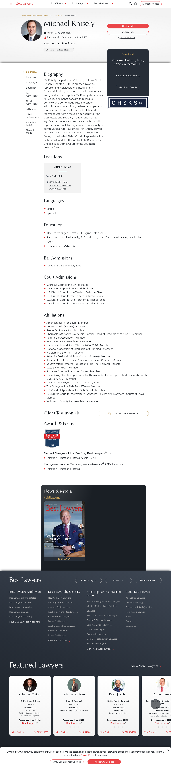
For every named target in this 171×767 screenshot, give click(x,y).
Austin (59, 16)
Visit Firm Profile (128, 87)
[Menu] (10, 3)
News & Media (30, 131)
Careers (129, 621)
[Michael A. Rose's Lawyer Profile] (74, 688)
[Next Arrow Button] (156, 704)
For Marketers (102, 3)
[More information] (37, 723)
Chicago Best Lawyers (59, 607)
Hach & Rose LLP (74, 701)
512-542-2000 (56, 176)
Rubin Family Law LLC (118, 701)
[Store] (135, 4)
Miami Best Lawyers (57, 635)
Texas (52, 16)
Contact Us (131, 626)
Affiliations (31, 109)
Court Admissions (32, 102)
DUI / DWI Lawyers (96, 629)
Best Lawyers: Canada (20, 602)
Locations (31, 77)
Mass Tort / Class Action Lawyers (102, 615)
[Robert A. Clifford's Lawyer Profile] (30, 688)
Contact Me (128, 26)
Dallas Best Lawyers (57, 621)
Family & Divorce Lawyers (99, 620)
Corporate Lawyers (96, 634)
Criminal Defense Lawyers (99, 625)
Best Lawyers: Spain (19, 612)
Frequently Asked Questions (139, 607)
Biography (31, 72)
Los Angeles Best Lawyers (60, 602)
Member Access (148, 580)
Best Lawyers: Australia (20, 607)
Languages (31, 82)
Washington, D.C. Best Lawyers (63, 612)
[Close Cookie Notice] (168, 750)
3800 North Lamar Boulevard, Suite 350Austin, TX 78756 (60, 185)
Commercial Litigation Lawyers (102, 639)
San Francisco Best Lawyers (61, 626)
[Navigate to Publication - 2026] (64, 531)
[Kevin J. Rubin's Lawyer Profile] (118, 688)
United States (42, 16)
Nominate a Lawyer (135, 612)
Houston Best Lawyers (59, 616)
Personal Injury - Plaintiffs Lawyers (103, 601)
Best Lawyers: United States (22, 598)
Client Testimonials (32, 115)
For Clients (57, 3)
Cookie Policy (87, 755)
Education (31, 88)
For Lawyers (79, 3)
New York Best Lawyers (59, 598)
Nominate (118, 580)
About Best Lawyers (135, 598)
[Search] (130, 4)
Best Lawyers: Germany (20, 616)
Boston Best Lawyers (58, 630)
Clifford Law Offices (30, 701)
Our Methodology (134, 602)
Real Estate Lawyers (96, 643)
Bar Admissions (32, 94)
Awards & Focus (31, 123)
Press (128, 616)
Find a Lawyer (28, 16)
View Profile (17, 732)
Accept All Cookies (104, 761)
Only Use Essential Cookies (67, 761)
